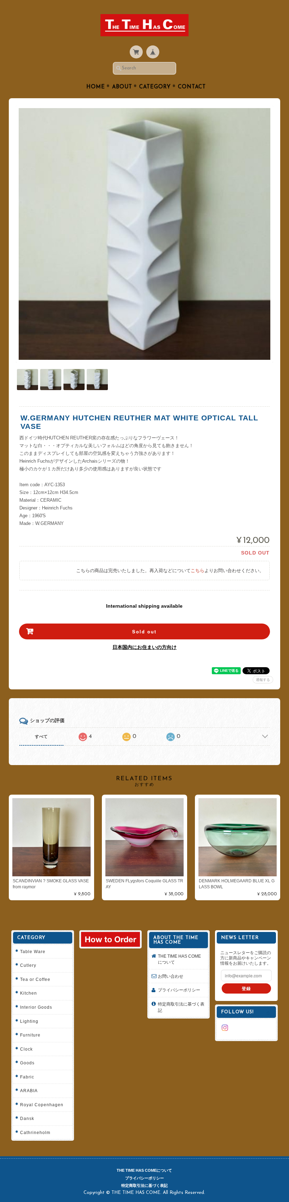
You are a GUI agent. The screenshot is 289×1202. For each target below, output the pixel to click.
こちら (197, 570)
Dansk (27, 1118)
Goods (27, 1062)
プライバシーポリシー (179, 990)
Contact (192, 87)
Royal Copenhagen (41, 1104)
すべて (41, 736)
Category (155, 87)
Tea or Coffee (35, 979)
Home (95, 87)
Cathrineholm (35, 1132)
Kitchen (28, 993)
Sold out (144, 631)
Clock (26, 1049)
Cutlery (28, 965)
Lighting (29, 1021)
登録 (246, 988)
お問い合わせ (170, 976)
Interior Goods (36, 1007)
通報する (263, 680)
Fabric (27, 1077)
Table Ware (32, 951)
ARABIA (29, 1090)
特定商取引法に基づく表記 (181, 1007)
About (122, 87)
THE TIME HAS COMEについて (179, 959)
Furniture (30, 1035)
